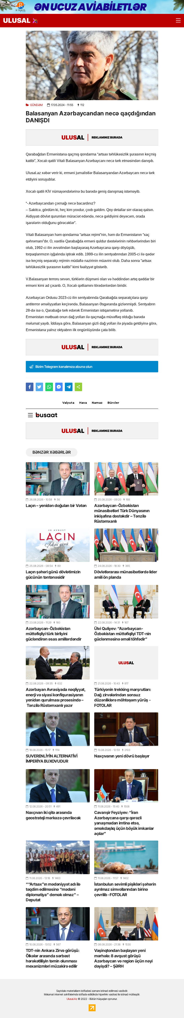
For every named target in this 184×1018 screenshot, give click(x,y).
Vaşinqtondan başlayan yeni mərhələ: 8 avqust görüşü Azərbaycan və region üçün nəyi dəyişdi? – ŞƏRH (123, 958)
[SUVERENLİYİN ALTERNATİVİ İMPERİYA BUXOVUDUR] (58, 729)
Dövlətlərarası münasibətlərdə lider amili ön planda (125, 574)
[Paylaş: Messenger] (59, 387)
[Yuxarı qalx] (171, 1005)
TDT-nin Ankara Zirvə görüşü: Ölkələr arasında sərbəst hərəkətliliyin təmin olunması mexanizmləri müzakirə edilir (52, 958)
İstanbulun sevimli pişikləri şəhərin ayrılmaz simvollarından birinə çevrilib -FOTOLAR (125, 889)
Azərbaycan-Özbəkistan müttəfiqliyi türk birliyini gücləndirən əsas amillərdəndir (53, 633)
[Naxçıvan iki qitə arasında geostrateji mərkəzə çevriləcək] (58, 785)
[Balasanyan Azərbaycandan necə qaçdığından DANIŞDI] (92, 65)
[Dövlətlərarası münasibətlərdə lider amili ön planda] (126, 545)
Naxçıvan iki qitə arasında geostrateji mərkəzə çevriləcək (53, 815)
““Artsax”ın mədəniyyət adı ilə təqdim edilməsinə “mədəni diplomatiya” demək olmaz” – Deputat (53, 892)
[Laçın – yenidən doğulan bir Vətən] (58, 479)
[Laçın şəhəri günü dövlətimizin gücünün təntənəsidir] (58, 545)
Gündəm (36, 105)
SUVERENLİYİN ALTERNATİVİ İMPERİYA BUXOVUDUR (51, 759)
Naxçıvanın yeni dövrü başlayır (121, 756)
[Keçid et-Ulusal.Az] (16, 20)
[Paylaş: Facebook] (29, 387)
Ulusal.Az (72, 999)
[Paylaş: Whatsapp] (49, 387)
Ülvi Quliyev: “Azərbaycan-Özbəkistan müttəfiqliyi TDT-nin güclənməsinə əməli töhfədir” (122, 633)
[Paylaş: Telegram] (68, 387)
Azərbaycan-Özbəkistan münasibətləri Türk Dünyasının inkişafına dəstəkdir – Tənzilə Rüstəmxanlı (121, 513)
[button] (78, 387)
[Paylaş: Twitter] (39, 387)
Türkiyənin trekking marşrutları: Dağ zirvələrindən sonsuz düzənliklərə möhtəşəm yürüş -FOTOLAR (122, 697)
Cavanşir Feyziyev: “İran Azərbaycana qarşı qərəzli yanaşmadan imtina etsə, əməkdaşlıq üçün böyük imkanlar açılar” (124, 823)
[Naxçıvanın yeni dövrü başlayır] (126, 729)
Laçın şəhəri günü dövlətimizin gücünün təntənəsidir (53, 574)
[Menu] (176, 20)
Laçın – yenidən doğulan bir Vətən (56, 505)
